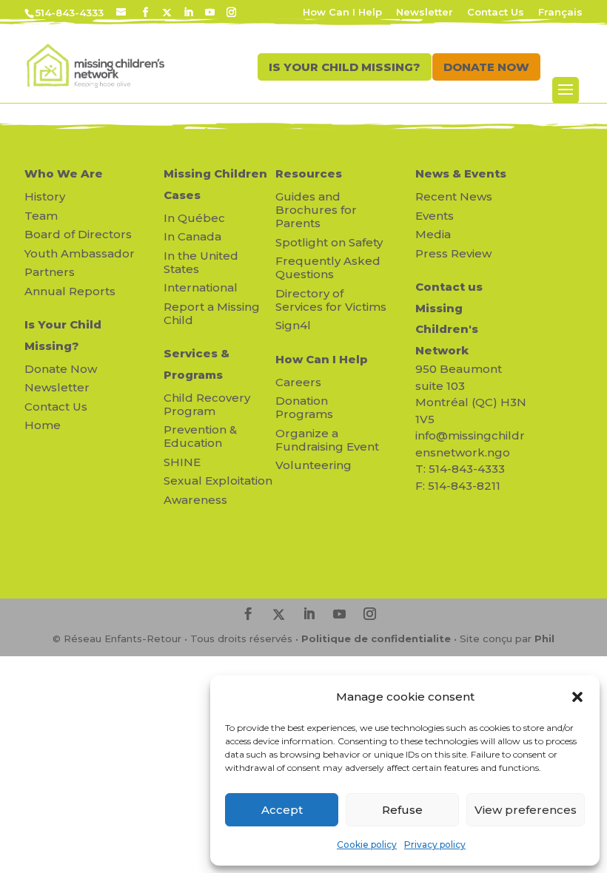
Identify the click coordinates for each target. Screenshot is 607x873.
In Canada (192, 236)
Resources (308, 173)
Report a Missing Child (212, 313)
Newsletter (424, 12)
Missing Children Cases (215, 184)
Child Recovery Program (207, 404)
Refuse (402, 810)
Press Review (453, 253)
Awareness (195, 500)
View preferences (525, 810)
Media (433, 234)
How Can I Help (342, 12)
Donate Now (60, 369)
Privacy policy (435, 844)
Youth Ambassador (79, 253)
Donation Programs (304, 407)
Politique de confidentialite (376, 638)
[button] (577, 697)
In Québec (194, 218)
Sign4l (293, 325)
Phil (544, 638)
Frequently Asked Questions (327, 267)
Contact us (449, 287)
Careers (298, 382)
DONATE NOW (486, 67)
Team (41, 216)
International (201, 287)
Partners (49, 272)
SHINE (182, 462)
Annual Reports (69, 291)
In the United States (201, 262)
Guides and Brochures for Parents (316, 209)
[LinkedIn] (188, 12)
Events (434, 216)
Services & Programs (196, 364)
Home (42, 425)
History (44, 196)
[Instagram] (231, 12)
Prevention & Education (200, 436)
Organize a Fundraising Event (327, 440)
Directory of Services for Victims (330, 300)
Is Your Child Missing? (62, 335)
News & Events (460, 173)
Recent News (453, 196)
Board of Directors (78, 234)
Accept (282, 810)
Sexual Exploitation (218, 480)
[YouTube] (210, 12)
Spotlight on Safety (329, 242)
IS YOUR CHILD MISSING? (344, 67)
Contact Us (495, 12)
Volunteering (313, 465)
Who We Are (63, 173)
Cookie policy (367, 844)
